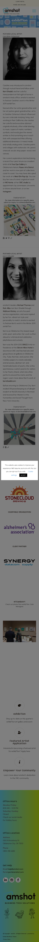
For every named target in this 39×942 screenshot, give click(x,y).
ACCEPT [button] (23, 475)
